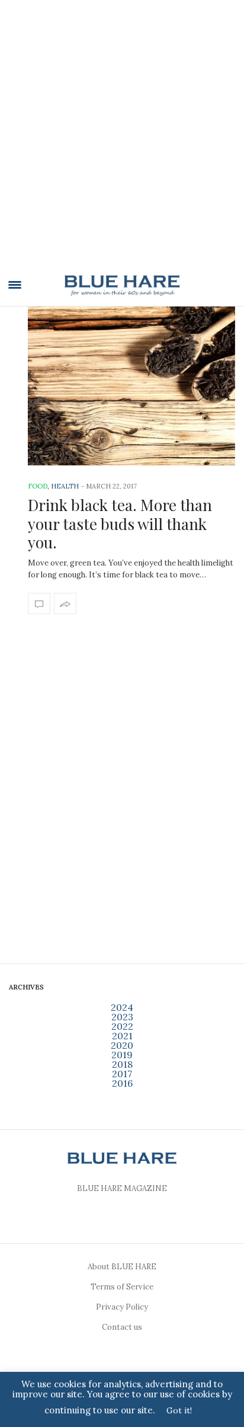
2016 (122, 1083)
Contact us (122, 1327)
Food (37, 486)
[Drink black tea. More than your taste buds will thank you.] (131, 386)
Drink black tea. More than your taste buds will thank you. (120, 523)
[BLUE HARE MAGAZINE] (122, 285)
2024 (122, 1007)
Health (65, 486)
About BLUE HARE (122, 1267)
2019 (122, 1055)
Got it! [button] (179, 1410)
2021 (122, 1036)
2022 (122, 1026)
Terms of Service (122, 1287)
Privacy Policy (122, 1307)
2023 (122, 1017)
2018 (122, 1064)
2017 (122, 1074)
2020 (122, 1045)
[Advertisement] (122, 141)
